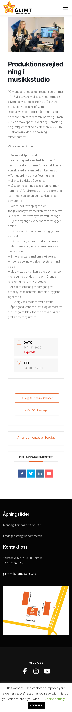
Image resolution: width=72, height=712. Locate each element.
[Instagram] (36, 671)
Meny (65, 7)
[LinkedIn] (40, 474)
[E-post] (49, 474)
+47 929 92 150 (13, 563)
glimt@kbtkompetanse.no (19, 574)
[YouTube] (47, 671)
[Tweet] (31, 474)
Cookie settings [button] (55, 699)
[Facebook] (25, 671)
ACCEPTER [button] (36, 705)
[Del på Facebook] (22, 474)
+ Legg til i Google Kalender (37, 397)
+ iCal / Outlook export (37, 410)
